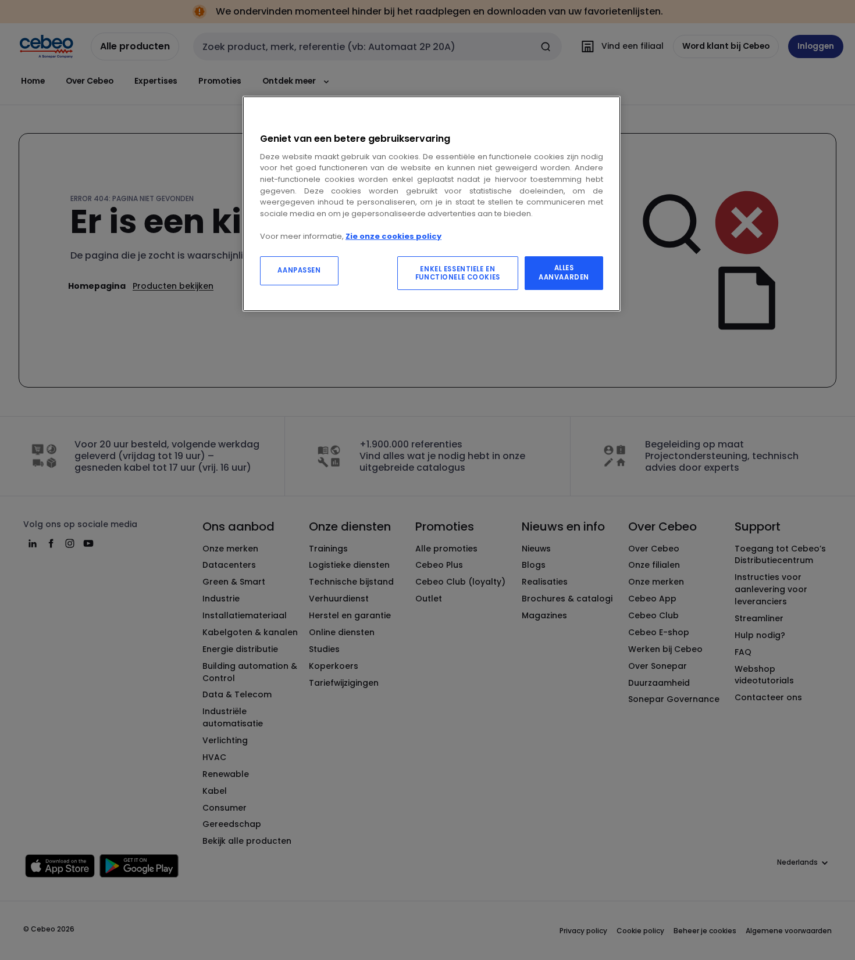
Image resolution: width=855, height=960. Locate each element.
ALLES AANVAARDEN (564, 272)
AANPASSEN (298, 270)
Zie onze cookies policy (393, 236)
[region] (432, 203)
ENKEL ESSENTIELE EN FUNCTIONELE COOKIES (457, 273)
